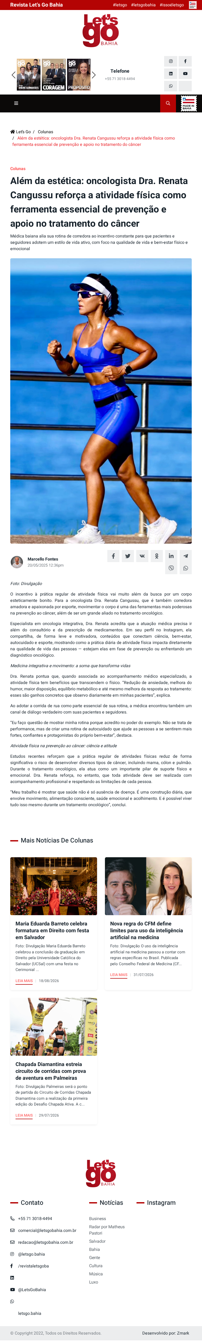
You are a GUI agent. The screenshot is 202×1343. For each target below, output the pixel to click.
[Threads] (185, 86)
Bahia (94, 1249)
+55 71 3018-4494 (35, 1219)
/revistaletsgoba (33, 1266)
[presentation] (14, 75)
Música (96, 1274)
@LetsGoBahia (32, 1290)
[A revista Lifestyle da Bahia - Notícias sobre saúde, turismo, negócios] (101, 31)
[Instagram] (170, 61)
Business (97, 1219)
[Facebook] (185, 61)
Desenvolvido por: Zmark (165, 1333)
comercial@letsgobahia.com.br (47, 1230)
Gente (94, 1258)
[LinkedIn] (170, 73)
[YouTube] (185, 73)
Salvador (97, 1241)
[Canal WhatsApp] (170, 86)
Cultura (96, 1266)
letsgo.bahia (29, 1313)
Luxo (93, 1282)
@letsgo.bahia (31, 1254)
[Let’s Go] (101, 1173)
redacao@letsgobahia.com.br (45, 1242)
